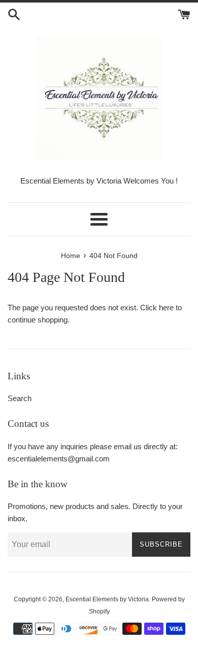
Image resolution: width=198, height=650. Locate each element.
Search (19, 398)
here (166, 307)
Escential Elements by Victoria (107, 599)
